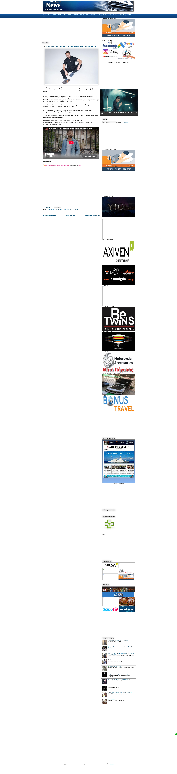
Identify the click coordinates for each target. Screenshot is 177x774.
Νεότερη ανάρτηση (49, 215)
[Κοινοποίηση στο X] (57, 207)
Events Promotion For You (63, 165)
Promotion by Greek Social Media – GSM (52, 167)
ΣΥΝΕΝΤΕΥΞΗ (129, 14)
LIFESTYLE (70, 14)
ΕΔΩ (80, 165)
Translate (126, 122)
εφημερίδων (122, 483)
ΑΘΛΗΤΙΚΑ (60, 14)
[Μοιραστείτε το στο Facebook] (58, 207)
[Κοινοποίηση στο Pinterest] (60, 207)
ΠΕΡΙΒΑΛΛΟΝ (115, 14)
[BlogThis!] (56, 207)
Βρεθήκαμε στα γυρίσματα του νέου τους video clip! (118, 659)
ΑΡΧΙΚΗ (44, 14)
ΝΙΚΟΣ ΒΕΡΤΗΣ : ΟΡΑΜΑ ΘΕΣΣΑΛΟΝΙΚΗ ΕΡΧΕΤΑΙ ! (119, 679)
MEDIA (65, 14)
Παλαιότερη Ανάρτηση (92, 215)
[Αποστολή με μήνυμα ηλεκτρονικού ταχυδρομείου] (54, 207)
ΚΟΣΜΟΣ (54, 14)
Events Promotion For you (76, 167)
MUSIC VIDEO (122, 14)
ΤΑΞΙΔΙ (110, 14)
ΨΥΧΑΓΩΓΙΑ (105, 14)
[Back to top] (176, 734)
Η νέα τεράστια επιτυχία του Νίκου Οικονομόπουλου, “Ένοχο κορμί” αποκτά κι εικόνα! (119, 113)
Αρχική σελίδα (70, 215)
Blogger (112, 764)
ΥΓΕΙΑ (87, 14)
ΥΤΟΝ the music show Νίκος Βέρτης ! (115, 686)
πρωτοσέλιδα (116, 483)
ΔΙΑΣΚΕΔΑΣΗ (93, 14)
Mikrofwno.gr (66, 167)
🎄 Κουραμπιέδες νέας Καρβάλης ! (115, 666)
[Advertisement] (71, 32)
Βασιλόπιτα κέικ (111, 699)
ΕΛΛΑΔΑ (49, 14)
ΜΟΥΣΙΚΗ (98, 14)
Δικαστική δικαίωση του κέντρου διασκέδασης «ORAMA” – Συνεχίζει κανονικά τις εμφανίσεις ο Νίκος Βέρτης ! (120, 673)
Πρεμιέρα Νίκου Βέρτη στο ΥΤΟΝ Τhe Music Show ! (118, 640)
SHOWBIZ (76, 14)
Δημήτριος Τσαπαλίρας (50, 165)
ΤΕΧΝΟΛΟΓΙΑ (82, 14)
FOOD (44, 16)
